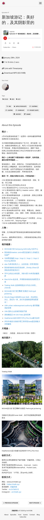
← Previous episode (10, 503)
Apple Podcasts (21, 106)
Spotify (18, 114)
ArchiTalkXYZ (14, 489)
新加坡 (6, 99)
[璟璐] (5, 87)
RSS (10, 106)
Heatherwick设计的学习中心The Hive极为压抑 (21, 318)
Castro (10, 110)
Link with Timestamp (13, 68)
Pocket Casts (34, 110)
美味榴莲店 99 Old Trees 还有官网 (17, 314)
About (6, 515)
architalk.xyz (16, 492)
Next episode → (35, 503)
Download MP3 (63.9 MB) (14, 73)
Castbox (34, 106)
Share (28, 114)
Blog (38, 515)
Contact (32, 515)
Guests (25, 515)
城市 (19, 99)
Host (19, 515)
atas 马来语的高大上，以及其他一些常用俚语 (21, 264)
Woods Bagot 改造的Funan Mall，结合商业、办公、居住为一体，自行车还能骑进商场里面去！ (21, 299)
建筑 (12, 99)
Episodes (13, 515)
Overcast (21, 110)
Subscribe (23, 517)
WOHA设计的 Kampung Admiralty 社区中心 (21, 249)
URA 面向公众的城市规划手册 (15, 311)
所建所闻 (13, 487)
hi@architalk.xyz (13, 484)
